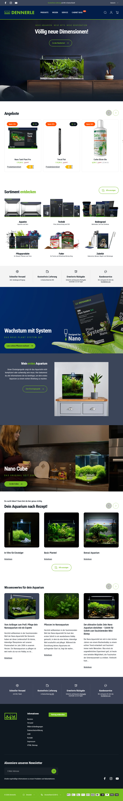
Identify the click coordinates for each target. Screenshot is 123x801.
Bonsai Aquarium (91, 552)
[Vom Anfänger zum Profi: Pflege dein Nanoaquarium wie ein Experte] (21, 606)
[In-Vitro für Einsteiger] (21, 529)
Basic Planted (50, 552)
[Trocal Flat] (61, 138)
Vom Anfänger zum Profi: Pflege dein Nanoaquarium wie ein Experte (21, 626)
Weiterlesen (8, 559)
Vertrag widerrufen (58, 715)
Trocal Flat (61, 159)
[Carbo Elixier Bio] (100, 138)
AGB (28, 734)
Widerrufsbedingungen (35, 727)
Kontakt (30, 738)
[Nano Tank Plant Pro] (22, 138)
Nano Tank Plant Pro (23, 159)
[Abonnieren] (53, 771)
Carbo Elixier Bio (100, 159)
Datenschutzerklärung (35, 730)
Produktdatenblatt (14, 167)
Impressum (31, 741)
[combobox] (114, 3)
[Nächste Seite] (116, 113)
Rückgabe (83, 694)
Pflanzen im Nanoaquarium (56, 624)
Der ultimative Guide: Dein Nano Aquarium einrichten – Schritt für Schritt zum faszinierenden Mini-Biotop (98, 629)
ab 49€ (52, 694)
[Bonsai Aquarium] (101, 529)
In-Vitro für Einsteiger (13, 552)
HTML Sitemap (32, 745)
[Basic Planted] (61, 529)
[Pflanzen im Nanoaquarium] (61, 606)
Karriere (30, 719)
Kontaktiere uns (106, 282)
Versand (30, 723)
